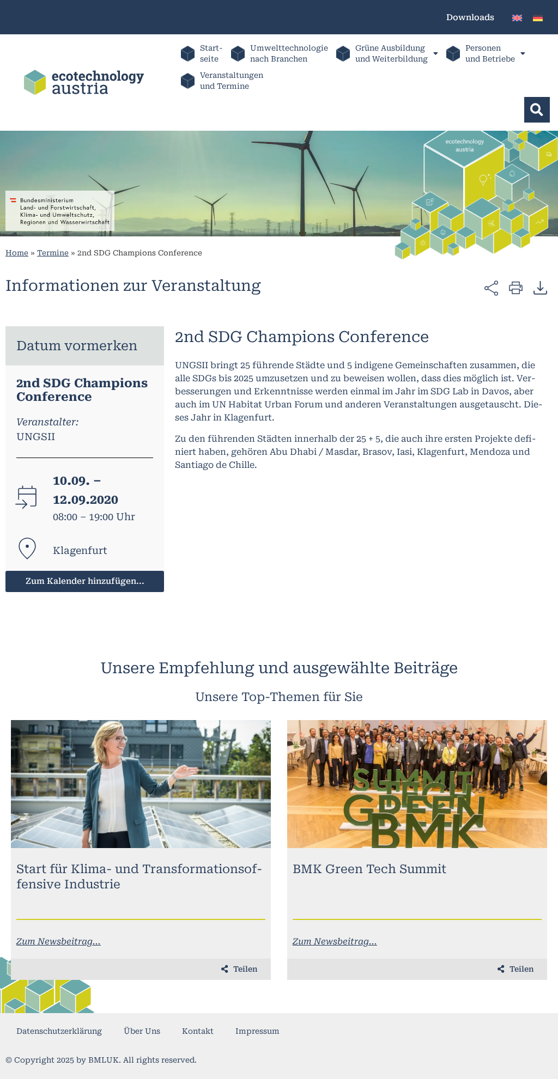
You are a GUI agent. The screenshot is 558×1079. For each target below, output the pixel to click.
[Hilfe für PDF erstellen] (540, 288)
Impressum (257, 1031)
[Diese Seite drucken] (516, 287)
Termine (53, 252)
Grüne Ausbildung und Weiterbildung (391, 53)
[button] (537, 110)
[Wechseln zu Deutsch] (537, 17)
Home (16, 252)
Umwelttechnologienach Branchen (289, 53)
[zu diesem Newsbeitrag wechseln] (141, 784)
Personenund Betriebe (490, 53)
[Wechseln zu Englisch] (517, 17)
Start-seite (211, 53)
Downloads (470, 17)
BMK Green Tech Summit (369, 869)
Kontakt (198, 1031)
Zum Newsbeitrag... (58, 941)
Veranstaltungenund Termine (231, 80)
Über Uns (142, 1031)
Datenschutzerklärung (59, 1031)
